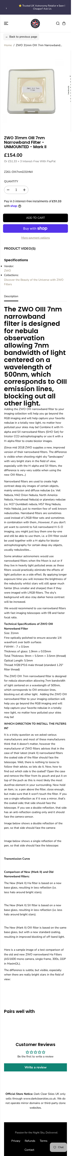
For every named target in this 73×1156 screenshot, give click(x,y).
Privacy (15, 1141)
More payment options (35, 238)
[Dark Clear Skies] (35, 23)
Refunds (30, 1141)
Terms (43, 1141)
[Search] (58, 23)
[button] (6, 23)
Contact (29, 1150)
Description (11, 296)
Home (8, 45)
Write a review (36, 1067)
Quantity (11, 181)
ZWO (7, 271)
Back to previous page (21, 37)
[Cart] (64, 23)
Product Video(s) (20, 248)
